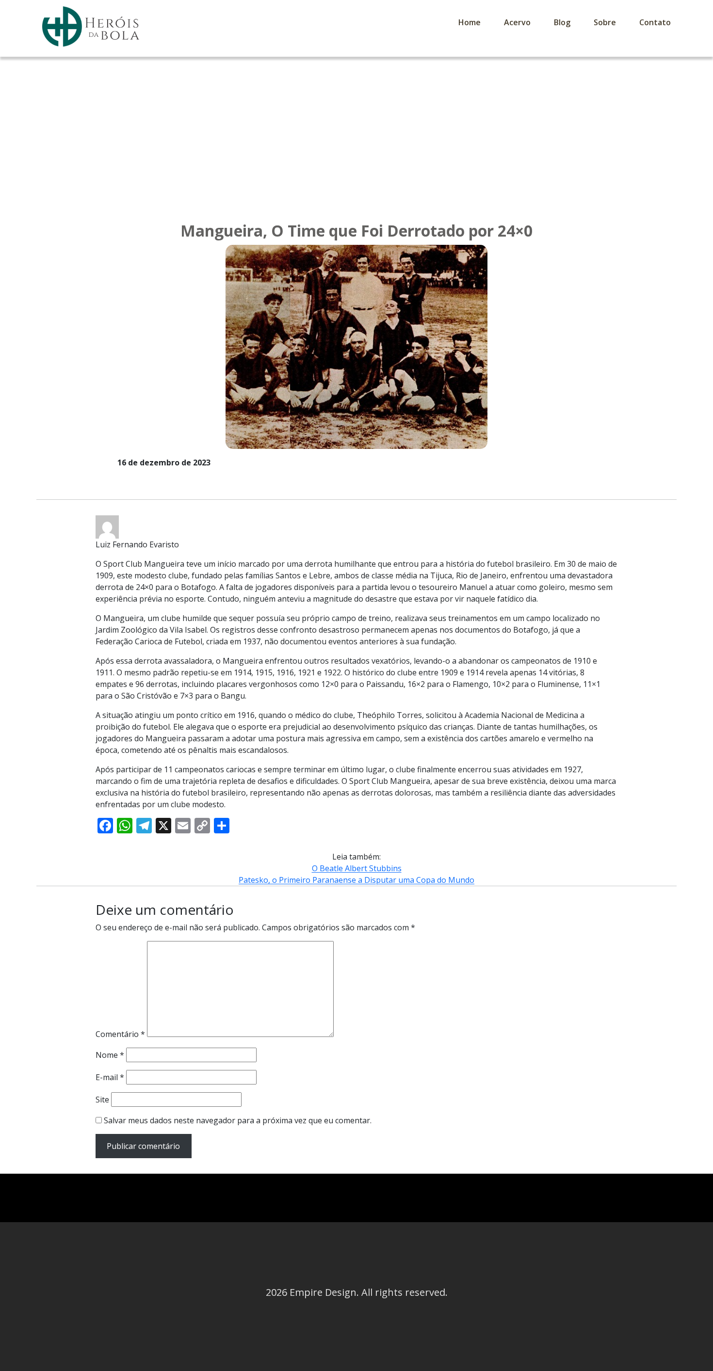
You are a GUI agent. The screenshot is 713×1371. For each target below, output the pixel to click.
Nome (110, 1055)
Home (469, 22)
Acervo (517, 22)
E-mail (110, 1077)
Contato (655, 22)
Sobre (605, 22)
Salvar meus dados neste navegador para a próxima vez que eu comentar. (238, 1120)
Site (102, 1099)
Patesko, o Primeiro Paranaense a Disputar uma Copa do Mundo (356, 880)
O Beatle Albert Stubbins (357, 868)
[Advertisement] (356, 129)
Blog (562, 22)
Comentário (120, 1034)
